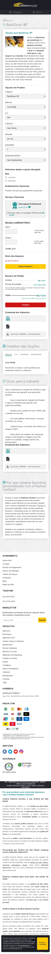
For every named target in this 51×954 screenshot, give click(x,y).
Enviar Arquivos (25, 266)
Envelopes (7, 634)
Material (8, 102)
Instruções (7, 578)
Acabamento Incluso (12, 156)
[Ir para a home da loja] (25, 5)
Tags (5, 682)
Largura (8, 238)
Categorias (17, 12)
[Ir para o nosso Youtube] (16, 751)
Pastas (5, 662)
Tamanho (8, 134)
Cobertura (9, 124)
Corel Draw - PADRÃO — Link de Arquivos (25, 334)
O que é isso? (23, 207)
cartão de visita (36, 862)
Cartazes (6, 672)
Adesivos (6, 631)
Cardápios (7, 665)
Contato (6, 564)
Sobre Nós (7, 560)
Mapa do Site (8, 584)
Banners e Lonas (10, 651)
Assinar (42, 620)
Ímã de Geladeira (10, 648)
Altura (7, 227)
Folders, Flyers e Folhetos (13, 641)
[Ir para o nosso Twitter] (10, 751)
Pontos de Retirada (11, 571)
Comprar (25, 305)
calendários (16, 865)
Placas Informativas (10, 668)
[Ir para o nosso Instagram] (21, 751)
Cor (6, 113)
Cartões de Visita (10, 658)
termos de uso (25, 945)
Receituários (8, 675)
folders (45, 862)
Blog (4, 581)
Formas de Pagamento (12, 567)
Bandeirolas (8, 645)
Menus (39, 12)
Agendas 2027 (9, 638)
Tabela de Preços (10, 574)
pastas (24, 865)
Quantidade (9, 145)
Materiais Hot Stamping (12, 655)
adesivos (6, 865)
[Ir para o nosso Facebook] (5, 751)
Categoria (9, 92)
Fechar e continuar (42, 943)
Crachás (6, 679)
